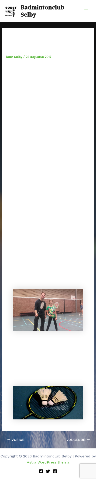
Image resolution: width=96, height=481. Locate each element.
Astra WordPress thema (48, 462)
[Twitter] (48, 471)
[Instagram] (55, 471)
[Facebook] (41, 471)
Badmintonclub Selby (42, 11)
